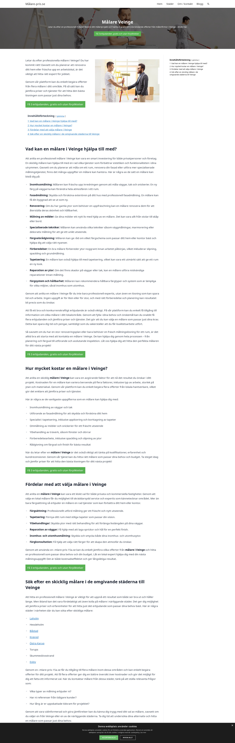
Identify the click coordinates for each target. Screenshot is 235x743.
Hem (159, 4)
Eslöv (33, 662)
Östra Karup (37, 643)
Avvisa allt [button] (128, 738)
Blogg (200, 4)
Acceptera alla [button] (108, 738)
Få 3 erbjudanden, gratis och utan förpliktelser (117, 33)
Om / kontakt (185, 4)
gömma (60, 116)
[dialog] (117, 733)
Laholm (34, 618)
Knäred (34, 637)
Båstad (34, 631)
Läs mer (143, 732)
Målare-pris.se (35, 4)
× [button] (232, 725)
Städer (170, 4)
